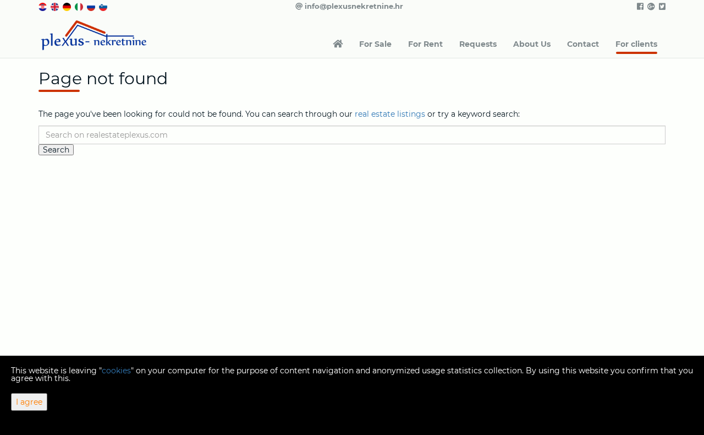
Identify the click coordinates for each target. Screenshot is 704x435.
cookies (116, 371)
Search (56, 150)
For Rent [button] (425, 44)
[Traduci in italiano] (80, 6)
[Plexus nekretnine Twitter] (661, 7)
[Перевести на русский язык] (92, 6)
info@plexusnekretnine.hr (352, 6)
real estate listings (390, 114)
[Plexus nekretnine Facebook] (639, 7)
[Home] (337, 44)
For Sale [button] (375, 44)
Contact (583, 44)
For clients (636, 44)
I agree (29, 402)
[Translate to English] (56, 6)
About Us (532, 44)
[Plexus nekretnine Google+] (650, 7)
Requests (478, 44)
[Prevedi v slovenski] (104, 6)
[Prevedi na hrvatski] (43, 6)
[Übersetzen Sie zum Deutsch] (68, 6)
